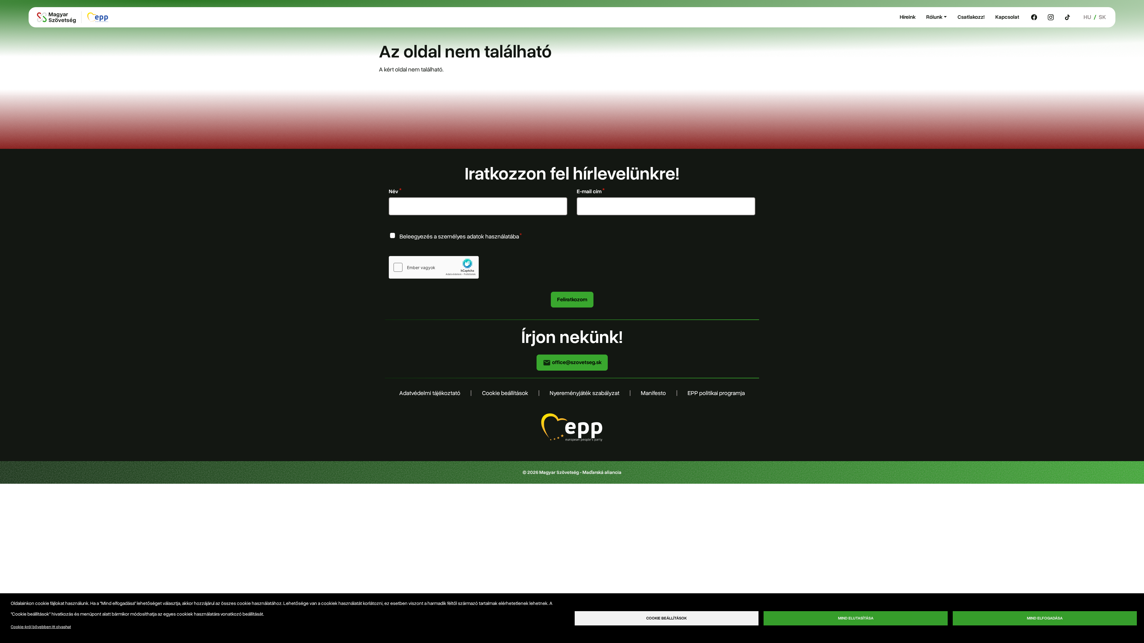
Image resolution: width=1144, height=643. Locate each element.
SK (1102, 17)
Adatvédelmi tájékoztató (429, 393)
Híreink (907, 17)
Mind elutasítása (855, 618)
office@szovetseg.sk (576, 362)
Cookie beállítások (505, 393)
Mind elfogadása (1045, 618)
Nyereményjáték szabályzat (584, 393)
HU (1087, 17)
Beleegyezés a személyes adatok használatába (459, 236)
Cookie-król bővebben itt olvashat (41, 627)
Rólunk (934, 17)
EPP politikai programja (716, 393)
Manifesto (653, 393)
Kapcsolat (1007, 17)
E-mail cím (589, 191)
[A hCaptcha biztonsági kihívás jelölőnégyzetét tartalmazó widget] (434, 267)
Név (393, 191)
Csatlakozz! (971, 17)
